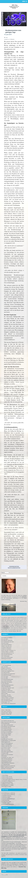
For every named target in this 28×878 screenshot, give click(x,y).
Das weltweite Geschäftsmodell (8, 726)
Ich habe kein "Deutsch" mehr (7, 688)
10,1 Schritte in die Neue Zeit (7, 720)
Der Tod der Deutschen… (6, 680)
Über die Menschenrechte (6, 654)
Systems (25, 595)
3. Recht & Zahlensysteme (7, 778)
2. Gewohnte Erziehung (6, 795)
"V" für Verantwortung (6, 665)
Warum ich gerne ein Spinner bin (8, 765)
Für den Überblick (5, 683)
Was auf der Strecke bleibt (7, 657)
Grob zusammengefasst (6, 644)
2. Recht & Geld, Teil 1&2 (6, 776)
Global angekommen (5, 741)
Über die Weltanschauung (6, 700)
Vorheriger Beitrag (14, 566)
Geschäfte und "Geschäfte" (7, 739)
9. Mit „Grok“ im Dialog (6, 786)
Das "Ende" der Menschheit (7, 725)
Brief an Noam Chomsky (6, 669)
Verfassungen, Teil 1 (5, 702)
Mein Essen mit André (6, 750)
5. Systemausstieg (5, 800)
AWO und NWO (4, 666)
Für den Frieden (4, 736)
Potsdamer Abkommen (6, 647)
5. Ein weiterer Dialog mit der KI (8, 781)
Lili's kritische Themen (6, 747)
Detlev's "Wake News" (6, 710)
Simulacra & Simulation (6, 648)
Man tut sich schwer (5, 749)
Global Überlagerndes (6, 686)
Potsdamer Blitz (4, 753)
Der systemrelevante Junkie (7, 679)
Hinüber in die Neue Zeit (6, 746)
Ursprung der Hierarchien (6, 760)
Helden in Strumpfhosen (6, 744)
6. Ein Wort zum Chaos (6, 801)
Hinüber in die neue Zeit (6, 646)
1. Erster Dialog (4, 775)
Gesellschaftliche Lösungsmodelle (8, 740)
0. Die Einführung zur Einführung (8, 793)
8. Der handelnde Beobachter (7, 804)
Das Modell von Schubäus (6, 637)
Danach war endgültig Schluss (7, 671)
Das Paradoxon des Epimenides (8, 673)
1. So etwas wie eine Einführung (8, 794)
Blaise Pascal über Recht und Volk (8, 722)
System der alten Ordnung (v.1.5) (8, 650)
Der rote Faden (4, 639)
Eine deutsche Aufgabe (6, 733)
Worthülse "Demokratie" (6, 768)
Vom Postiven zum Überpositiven (8, 703)
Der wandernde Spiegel (6, 730)
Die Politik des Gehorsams (7, 640)
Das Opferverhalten (5, 672)
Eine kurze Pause (4, 643)
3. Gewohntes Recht (5, 797)
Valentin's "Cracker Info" (6, 714)
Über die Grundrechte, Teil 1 (7, 699)
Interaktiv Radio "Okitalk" (6, 712)
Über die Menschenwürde (6, 758)
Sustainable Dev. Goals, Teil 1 (7, 757)
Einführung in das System (6, 682)
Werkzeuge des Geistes (6, 658)
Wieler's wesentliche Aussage (7, 767)
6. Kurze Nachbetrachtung (7, 782)
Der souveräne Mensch (6, 727)
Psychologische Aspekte (6, 696)
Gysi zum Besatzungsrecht (7, 743)
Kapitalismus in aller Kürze (6, 690)
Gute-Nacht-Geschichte (6, 711)
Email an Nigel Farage (6, 734)
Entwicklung (7, 599)
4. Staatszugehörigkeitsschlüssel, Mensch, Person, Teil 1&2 (14, 779)
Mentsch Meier (4, 693)
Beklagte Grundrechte (6, 668)
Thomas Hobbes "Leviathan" (7, 651)
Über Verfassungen (5, 656)
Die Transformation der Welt (7, 641)
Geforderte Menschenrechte (7, 685)
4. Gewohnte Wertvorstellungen (8, 798)
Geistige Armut (4, 737)
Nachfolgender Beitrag (14, 567)
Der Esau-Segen (4, 676)
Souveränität (4, 756)
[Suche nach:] (14, 576)
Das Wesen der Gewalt (6, 675)
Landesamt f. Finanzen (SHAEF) (8, 692)
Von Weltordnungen (5, 764)
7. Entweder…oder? (5, 803)
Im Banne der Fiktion (5, 689)
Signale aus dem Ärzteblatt (7, 754)
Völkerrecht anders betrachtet (7, 763)
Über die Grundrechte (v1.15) (7, 653)
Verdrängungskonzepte (6, 761)
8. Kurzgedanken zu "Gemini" (7, 785)
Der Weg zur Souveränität (6, 732)
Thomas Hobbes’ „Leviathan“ (7, 697)
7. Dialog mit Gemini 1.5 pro (7, 783)
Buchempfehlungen (5, 723)
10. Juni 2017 (8, 34)
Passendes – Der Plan (6, 695)
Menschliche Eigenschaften (7, 751)
